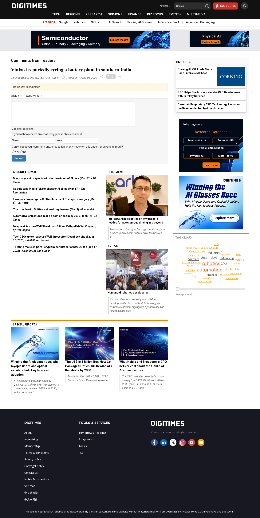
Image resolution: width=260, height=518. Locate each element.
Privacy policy (32, 459)
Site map (29, 486)
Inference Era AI (169, 22)
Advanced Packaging (200, 22)
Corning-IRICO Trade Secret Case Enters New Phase (195, 71)
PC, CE (190, 266)
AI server (225, 255)
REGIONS (73, 14)
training (212, 275)
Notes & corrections (36, 479)
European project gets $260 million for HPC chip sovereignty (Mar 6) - (54, 201)
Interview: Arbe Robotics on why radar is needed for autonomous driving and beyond (135, 220)
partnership (226, 258)
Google (64, 22)
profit (216, 244)
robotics (79, 22)
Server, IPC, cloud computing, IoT (202, 248)
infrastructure (204, 281)
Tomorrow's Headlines (93, 432)
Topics (113, 245)
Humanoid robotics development (128, 292)
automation (210, 270)
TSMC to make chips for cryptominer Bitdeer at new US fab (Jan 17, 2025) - (55, 248)
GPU (224, 264)
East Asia (234, 269)
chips (193, 276)
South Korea (232, 278)
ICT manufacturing (191, 262)
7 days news (86, 439)
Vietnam (193, 259)
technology (190, 270)
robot (213, 257)
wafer (238, 254)
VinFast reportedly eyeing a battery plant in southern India (71, 69)
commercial (193, 255)
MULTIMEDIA (196, 14)
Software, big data (196, 251)
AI (222, 252)
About (28, 432)
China (237, 264)
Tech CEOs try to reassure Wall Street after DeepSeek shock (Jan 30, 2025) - (54, 238)
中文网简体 (31, 499)
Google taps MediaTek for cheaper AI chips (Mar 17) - (49, 190)
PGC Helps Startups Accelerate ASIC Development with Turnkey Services (209, 94)
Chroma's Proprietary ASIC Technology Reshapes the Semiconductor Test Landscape (209, 106)
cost (225, 269)
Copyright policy (34, 466)
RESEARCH (93, 14)
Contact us (31, 472)
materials (239, 260)
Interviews (116, 171)
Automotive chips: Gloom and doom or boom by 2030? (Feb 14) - (55, 217)
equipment (208, 278)
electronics (236, 273)
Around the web (24, 171)
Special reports (25, 324)
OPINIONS (115, 14)
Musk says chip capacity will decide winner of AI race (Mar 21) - (54, 180)
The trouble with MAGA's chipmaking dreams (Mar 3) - (53, 209)
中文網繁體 (31, 492)
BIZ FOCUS (155, 14)
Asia (204, 257)
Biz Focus (183, 62)
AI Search (115, 22)
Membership (32, 446)
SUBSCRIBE (228, 5)
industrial (214, 253)
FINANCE (134, 14)
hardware (224, 274)
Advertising (31, 439)
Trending (49, 21)
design (187, 273)
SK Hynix (97, 22)
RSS (81, 452)
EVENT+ (175, 14)
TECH (56, 14)
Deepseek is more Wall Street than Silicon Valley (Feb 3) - (54, 228)
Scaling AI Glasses (139, 22)
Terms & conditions (36, 452)
